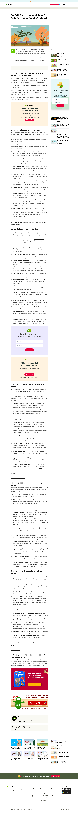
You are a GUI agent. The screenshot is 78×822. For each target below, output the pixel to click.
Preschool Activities (43, 800)
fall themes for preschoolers (26, 134)
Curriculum (31, 790)
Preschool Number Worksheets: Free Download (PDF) (63, 747)
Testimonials (31, 801)
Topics (69, 8)
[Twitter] (59, 809)
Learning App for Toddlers (33, 793)
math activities (27, 409)
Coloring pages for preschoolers (30, 307)
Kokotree (20, 716)
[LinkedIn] (63, 809)
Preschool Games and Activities (17, 13)
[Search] (68, 5)
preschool (34, 139)
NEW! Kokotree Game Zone (63, 130)
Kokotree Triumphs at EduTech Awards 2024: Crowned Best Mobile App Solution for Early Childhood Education (63, 119)
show (46, 67)
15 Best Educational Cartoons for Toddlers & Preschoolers (62, 55)
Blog (11, 8)
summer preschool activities (18, 478)
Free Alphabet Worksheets (44, 793)
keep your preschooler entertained (23, 222)
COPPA (21, 809)
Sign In (63, 4)
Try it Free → (29, 119)
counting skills (33, 405)
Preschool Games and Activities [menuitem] (20, 8)
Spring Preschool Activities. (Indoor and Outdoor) (23, 729)
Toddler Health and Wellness (63, 752)
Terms (18, 809)
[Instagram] (68, 809)
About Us (52, 788)
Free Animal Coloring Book (44, 797)
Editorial (28, 809)
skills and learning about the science (27, 529)
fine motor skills (43, 499)
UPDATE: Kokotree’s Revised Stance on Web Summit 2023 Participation (63, 136)
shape (40, 468)
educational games (16, 236)
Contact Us (53, 795)
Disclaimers (24, 809)
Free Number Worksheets (44, 795)
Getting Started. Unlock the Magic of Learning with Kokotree (63, 125)
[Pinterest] (70, 809)
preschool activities (39, 239)
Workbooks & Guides (43, 790)
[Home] (6, 8)
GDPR (31, 809)
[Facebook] (61, 809)
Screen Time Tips (42, 798)
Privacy (15, 809)
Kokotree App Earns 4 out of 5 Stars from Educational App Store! (63, 142)
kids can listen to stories (35, 564)
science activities (30, 489)
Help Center (53, 793)
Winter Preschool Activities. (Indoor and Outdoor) (23, 727)
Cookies (34, 809)
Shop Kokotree (53, 790)
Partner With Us (53, 797)
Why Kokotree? (31, 788)
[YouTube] (66, 809)
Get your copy (39, 1)
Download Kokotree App (33, 798)
